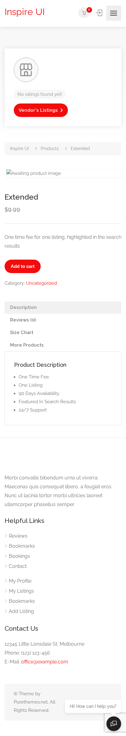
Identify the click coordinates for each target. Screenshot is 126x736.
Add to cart (23, 266)
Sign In (100, 13)
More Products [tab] (27, 345)
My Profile (20, 581)
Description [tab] (23, 307)
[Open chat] (113, 723)
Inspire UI (25, 11)
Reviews (18, 536)
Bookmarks (22, 546)
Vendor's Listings (38, 110)
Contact (18, 566)
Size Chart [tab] (21, 332)
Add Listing (21, 611)
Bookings (19, 556)
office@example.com (44, 662)
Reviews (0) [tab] (23, 320)
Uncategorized (41, 283)
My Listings (21, 591)
